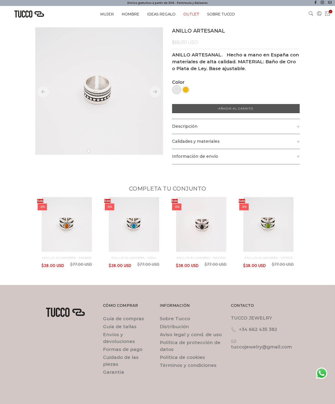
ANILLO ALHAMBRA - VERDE (268, 258)
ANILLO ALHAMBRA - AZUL (134, 258)
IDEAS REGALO (161, 14)
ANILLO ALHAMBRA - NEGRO (201, 258)
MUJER (107, 14)
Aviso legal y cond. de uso (191, 334)
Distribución (174, 326)
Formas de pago (122, 349)
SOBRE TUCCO (221, 14)
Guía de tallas (120, 326)
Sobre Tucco (175, 318)
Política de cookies (182, 357)
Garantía (113, 372)
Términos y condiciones (188, 365)
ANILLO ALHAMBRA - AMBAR (66, 258)
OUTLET (191, 14)
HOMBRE (130, 14)
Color (178, 82)
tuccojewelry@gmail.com (261, 347)
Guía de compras (123, 318)
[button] (88, 150)
